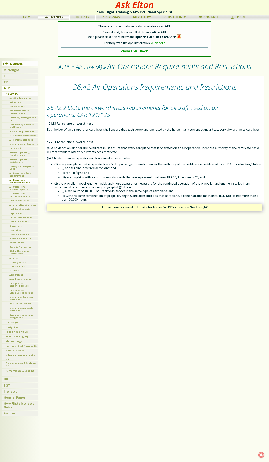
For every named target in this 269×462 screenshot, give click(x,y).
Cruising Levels (17, 262)
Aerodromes (16, 274)
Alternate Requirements (22, 204)
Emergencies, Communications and (21, 291)
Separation (15, 230)
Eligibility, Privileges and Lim (22, 119)
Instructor (11, 391)
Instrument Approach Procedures (21, 309)
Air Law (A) (12, 93)
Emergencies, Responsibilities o (19, 284)
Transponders (17, 266)
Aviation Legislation (20, 98)
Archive (9, 413)
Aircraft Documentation (22, 135)
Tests (84, 17)
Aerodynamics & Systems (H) (21, 364)
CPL (6, 82)
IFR (6, 379)
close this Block (134, 51)
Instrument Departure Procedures (21, 298)
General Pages (14, 397)
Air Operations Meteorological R (18, 188)
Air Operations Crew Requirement (20, 174)
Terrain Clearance (19, 234)
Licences (56, 17)
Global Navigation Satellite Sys (19, 252)
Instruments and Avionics (23, 144)
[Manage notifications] (261, 455)
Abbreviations (17, 106)
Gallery (144, 17)
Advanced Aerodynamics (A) (20, 357)
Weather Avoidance (20, 238)
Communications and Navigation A (21, 316)
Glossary (113, 17)
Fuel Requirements (19, 209)
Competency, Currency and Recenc (21, 126)
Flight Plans (15, 213)
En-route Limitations (20, 217)
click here (158, 43)
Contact (210, 17)
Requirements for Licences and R (19, 112)
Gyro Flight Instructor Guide (20, 405)
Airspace (14, 270)
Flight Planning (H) (17, 336)
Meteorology (14, 341)
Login (240, 17)
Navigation (12, 327)
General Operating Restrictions (19, 160)
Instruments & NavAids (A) (21, 346)
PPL (6, 76)
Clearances (15, 225)
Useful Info (177, 17)
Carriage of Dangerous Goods (21, 167)
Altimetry (14, 258)
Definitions (15, 102)
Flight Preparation (19, 200)
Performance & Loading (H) (20, 372)
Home (27, 17)
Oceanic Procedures (20, 246)
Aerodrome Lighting (20, 279)
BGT (7, 385)
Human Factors (15, 350)
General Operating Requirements (19, 153)
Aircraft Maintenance (21, 139)
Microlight (11, 70)
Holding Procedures (20, 303)
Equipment (15, 148)
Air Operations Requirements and (19, 181)
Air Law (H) (12, 322)
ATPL (7, 88)
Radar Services (17, 242)
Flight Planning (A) (17, 331)
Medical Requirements (21, 131)
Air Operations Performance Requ (19, 195)
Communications (19, 221)
